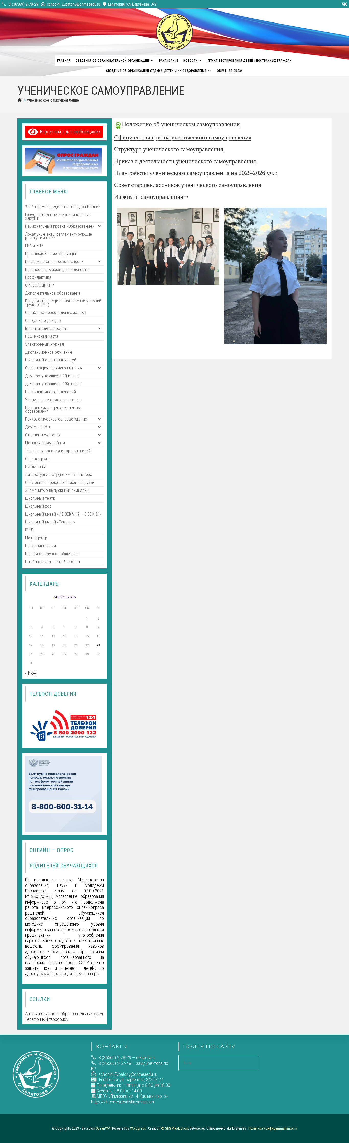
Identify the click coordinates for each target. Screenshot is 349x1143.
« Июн (30, 673)
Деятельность (38, 427)
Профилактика (38, 277)
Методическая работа (45, 442)
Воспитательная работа (47, 328)
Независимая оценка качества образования (53, 409)
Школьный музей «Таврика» (50, 522)
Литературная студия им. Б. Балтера (58, 474)
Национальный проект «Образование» (59, 226)
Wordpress (138, 1128)
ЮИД (29, 530)
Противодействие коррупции (51, 253)
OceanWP (103, 1128)
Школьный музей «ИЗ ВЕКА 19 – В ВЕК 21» (63, 514)
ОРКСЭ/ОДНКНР (39, 285)
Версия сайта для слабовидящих (69, 131)
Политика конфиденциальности (272, 1128)
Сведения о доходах (43, 320)
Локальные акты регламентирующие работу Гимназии (58, 236)
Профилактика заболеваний (50, 391)
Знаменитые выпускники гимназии (57, 490)
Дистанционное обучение (48, 352)
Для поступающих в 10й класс (53, 383)
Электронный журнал (44, 344)
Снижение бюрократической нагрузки (60, 482)
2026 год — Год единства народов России (62, 206)
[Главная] (19, 100)
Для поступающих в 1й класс (52, 376)
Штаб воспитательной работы (52, 561)
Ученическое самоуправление (53, 100)
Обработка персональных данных (55, 312)
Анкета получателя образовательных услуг (64, 1013)
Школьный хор (38, 506)
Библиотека (35, 466)
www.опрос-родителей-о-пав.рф (69, 973)
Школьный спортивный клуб (50, 360)
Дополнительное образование (52, 293)
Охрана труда (37, 458)
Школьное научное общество (52, 553)
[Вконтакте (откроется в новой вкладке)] (343, 4)
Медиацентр (36, 537)
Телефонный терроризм (47, 1019)
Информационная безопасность (54, 261)
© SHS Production (174, 1128)
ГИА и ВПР (34, 245)
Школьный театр (40, 498)
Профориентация (40, 545)
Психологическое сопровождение (56, 419)
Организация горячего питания (53, 368)
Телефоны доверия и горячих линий (58, 450)
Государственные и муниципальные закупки (58, 216)
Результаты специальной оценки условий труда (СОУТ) (63, 303)
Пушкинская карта (41, 336)
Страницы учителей (43, 435)
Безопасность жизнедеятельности (57, 269)
